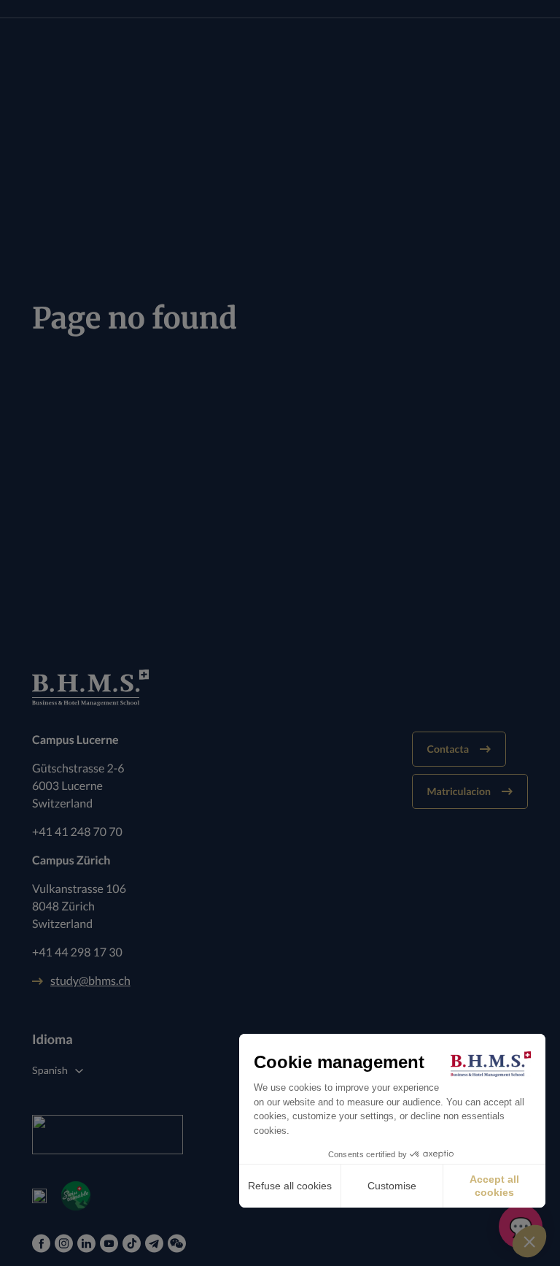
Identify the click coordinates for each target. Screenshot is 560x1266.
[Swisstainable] (75, 1196)
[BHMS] (280, 688)
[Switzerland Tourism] (39, 1196)
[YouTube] (109, 1243)
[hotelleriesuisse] (107, 1134)
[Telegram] (154, 1243)
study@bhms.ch (90, 981)
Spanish (50, 1070)
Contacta (448, 749)
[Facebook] (41, 1243)
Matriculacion (459, 791)
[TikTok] (131, 1243)
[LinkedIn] (86, 1243)
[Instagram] (64, 1243)
